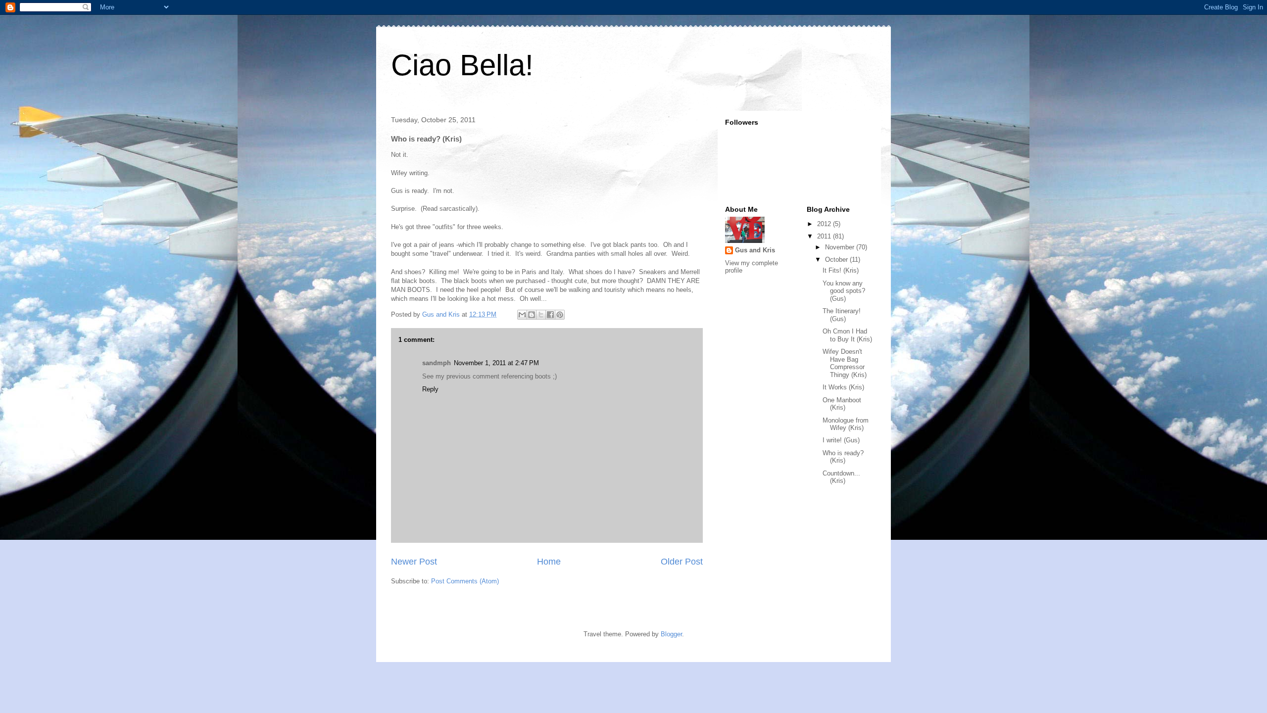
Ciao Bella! (462, 65)
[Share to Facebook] (550, 315)
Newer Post (414, 562)
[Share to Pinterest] (560, 315)
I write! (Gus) (841, 440)
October (837, 259)
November (840, 247)
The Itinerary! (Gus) (842, 315)
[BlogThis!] (531, 315)
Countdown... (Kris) (841, 477)
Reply (430, 389)
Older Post (682, 562)
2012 (825, 224)
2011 (825, 236)
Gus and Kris (755, 250)
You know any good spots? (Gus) (844, 291)
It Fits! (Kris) (841, 270)
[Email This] (522, 315)
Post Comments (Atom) (465, 581)
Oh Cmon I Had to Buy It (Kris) (847, 335)
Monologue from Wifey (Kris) (846, 424)
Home (549, 562)
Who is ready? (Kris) (843, 457)
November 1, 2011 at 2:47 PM (496, 363)
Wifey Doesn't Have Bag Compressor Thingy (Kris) (845, 363)
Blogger (671, 634)
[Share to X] (541, 315)
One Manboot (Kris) (842, 404)
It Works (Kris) (843, 387)
